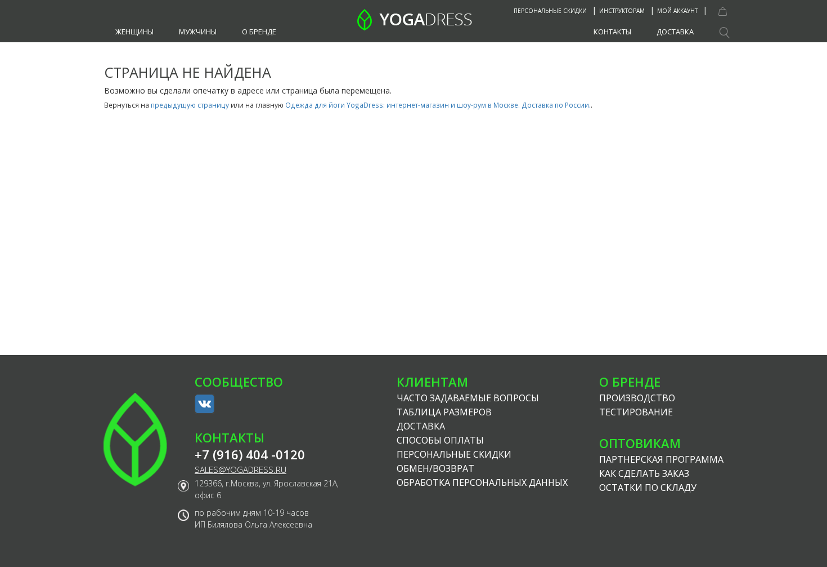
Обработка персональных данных (482, 482)
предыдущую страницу (190, 104)
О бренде (259, 31)
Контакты (612, 31)
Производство (637, 398)
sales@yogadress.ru (240, 470)
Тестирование (636, 412)
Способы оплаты (440, 440)
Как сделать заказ (644, 473)
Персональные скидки (550, 11)
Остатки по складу (647, 487)
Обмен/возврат (435, 468)
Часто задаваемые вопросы (468, 398)
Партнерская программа (661, 459)
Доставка (675, 31)
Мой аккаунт (677, 11)
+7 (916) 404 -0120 (250, 454)
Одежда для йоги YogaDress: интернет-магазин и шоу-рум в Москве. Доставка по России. (438, 104)
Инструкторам (622, 11)
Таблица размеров (444, 412)
